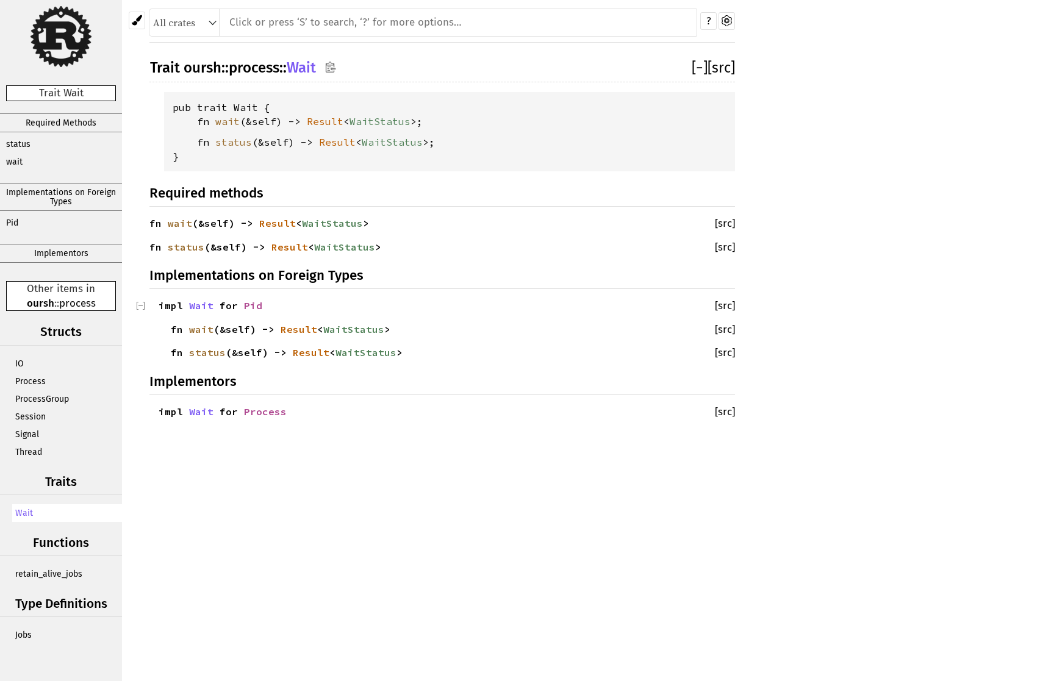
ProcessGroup (42, 399)
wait (14, 162)
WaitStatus (380, 121)
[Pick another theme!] (137, 20)
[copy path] (330, 67)
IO (19, 363)
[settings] (727, 21)
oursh (40, 303)
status (18, 144)
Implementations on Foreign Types (61, 197)
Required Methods (61, 123)
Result (325, 121)
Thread (28, 452)
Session (30, 417)
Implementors (61, 253)
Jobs (23, 635)
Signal (27, 434)
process (77, 303)
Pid (12, 223)
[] (700, 67)
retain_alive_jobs (48, 574)
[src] (721, 67)
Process (30, 381)
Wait (24, 513)
